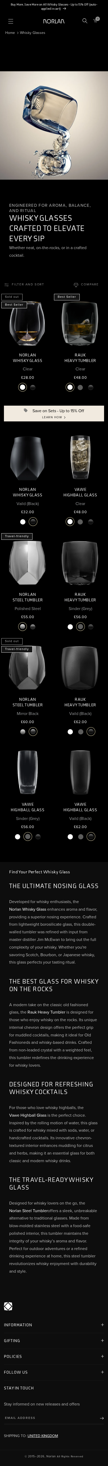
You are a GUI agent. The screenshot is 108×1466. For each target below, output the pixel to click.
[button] (11, 21)
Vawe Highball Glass (27, 1115)
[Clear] (22, 387)
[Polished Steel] (22, 627)
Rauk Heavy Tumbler (46, 1012)
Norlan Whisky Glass (27, 909)
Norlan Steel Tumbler (28, 1210)
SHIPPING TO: (31, 1436)
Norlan (51, 1456)
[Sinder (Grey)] (80, 387)
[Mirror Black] (32, 627)
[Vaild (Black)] (32, 387)
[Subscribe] (98, 1418)
